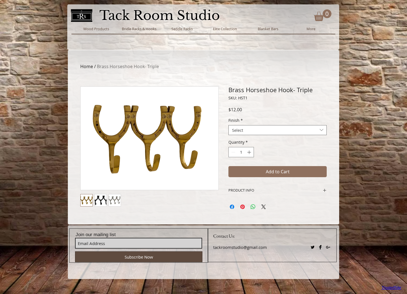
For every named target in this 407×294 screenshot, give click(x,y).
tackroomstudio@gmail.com (240, 247)
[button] (322, 15)
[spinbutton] (241, 152)
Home (86, 66)
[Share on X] (263, 206)
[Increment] (249, 152)
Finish (235, 120)
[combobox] (277, 130)
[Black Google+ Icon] (328, 247)
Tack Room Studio (161, 15)
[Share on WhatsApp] (253, 206)
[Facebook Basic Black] (320, 247)
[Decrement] (232, 152)
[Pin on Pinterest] (242, 206)
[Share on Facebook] (232, 206)
